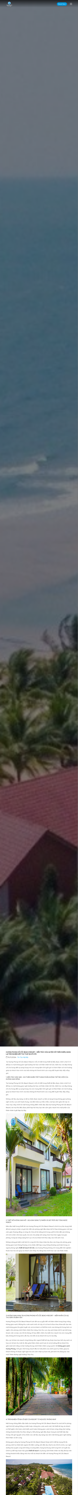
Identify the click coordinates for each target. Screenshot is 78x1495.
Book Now (62, 4)
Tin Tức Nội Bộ (22, 1057)
